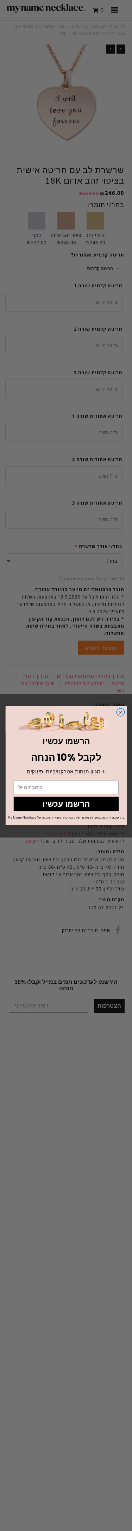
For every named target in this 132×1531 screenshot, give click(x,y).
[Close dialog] (121, 712)
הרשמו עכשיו (66, 804)
